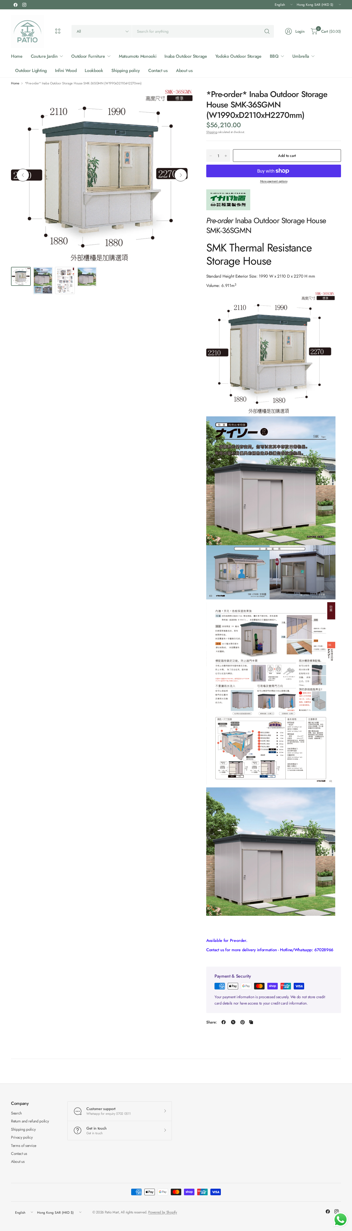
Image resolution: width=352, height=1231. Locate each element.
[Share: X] (233, 1022)
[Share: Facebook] (223, 1022)
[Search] (267, 31)
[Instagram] (24, 4)
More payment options (273, 181)
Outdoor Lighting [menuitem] (31, 70)
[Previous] (22, 175)
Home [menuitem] (17, 56)
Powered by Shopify (162, 1212)
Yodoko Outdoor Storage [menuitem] (238, 56)
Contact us (19, 1153)
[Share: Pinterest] (242, 1022)
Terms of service (23, 1145)
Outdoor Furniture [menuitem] (88, 56)
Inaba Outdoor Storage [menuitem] (185, 56)
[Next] (180, 175)
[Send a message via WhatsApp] (340, 1219)
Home (15, 83)
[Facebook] (15, 4)
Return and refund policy (30, 1121)
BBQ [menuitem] (274, 56)
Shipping (211, 132)
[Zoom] (182, 99)
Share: (211, 1022)
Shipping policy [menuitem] (125, 70)
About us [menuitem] (184, 70)
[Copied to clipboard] (251, 1022)
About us (17, 1161)
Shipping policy (23, 1129)
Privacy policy (22, 1137)
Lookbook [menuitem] (94, 70)
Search (16, 1113)
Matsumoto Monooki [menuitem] (137, 56)
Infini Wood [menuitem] (65, 70)
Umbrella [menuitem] (300, 56)
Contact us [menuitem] (158, 70)
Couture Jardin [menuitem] (44, 56)
